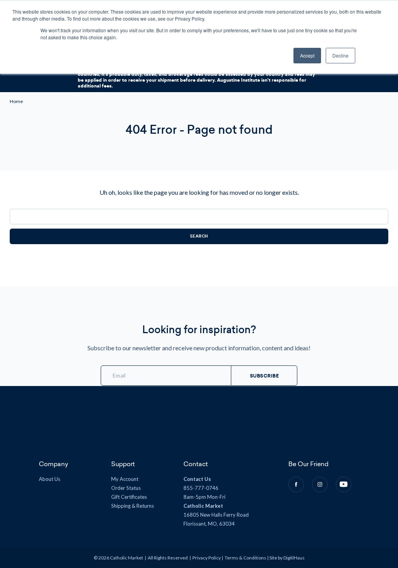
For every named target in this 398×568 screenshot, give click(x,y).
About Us (49, 479)
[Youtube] (343, 484)
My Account (124, 479)
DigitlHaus (294, 558)
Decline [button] (340, 55)
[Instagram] (320, 484)
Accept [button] (307, 55)
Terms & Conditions (245, 558)
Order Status (126, 488)
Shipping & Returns (132, 506)
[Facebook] (296, 484)
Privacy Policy (206, 558)
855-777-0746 (200, 488)
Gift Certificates (129, 497)
